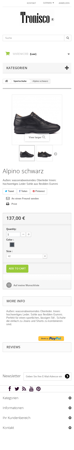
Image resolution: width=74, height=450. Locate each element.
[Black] (12, 245)
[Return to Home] (6, 81)
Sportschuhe (20, 81)
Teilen (23, 191)
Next (55, 154)
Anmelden (64, 3)
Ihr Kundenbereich (16, 418)
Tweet (10, 191)
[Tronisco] (37, 18)
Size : (9, 251)
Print (14, 204)
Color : (10, 239)
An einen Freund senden (25, 198)
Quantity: (11, 229)
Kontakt (31, 3)
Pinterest (40, 191)
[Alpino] (27, 153)
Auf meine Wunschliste (26, 285)
